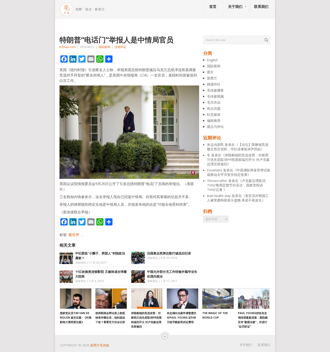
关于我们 (235, 6)
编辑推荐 (213, 120)
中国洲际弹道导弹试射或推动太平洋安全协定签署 (238, 172)
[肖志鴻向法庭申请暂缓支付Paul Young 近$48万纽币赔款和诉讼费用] (182, 299)
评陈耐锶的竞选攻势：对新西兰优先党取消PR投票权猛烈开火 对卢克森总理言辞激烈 (238, 159)
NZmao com (67, 47)
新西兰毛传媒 (99, 345)
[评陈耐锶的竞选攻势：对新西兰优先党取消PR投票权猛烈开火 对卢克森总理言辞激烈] (147, 299)
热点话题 (213, 108)
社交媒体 (213, 114)
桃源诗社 (213, 84)
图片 (210, 72)
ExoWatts (214, 170)
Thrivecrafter (217, 180)
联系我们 (261, 6)
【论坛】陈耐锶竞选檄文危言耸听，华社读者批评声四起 (237, 146)
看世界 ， (76, 234)
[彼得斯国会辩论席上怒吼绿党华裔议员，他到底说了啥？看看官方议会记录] (111, 299)
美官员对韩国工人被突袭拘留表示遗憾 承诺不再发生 (238, 197)
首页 (212, 6)
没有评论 (120, 47)
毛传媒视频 (215, 96)
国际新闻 (104, 47)
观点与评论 (215, 126)
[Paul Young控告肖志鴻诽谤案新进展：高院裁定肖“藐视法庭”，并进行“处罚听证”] (253, 299)
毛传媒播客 (215, 90)
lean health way (219, 195)
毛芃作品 (213, 102)
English (212, 60)
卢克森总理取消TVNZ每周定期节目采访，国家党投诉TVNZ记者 (236, 185)
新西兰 (212, 78)
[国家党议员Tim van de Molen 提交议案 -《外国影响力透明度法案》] (75, 299)
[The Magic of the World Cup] (218, 299)
